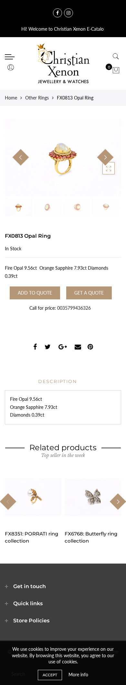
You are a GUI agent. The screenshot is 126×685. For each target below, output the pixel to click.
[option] (63, 157)
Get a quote (89, 293)
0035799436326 (74, 308)
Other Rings (37, 97)
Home (11, 97)
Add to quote (35, 293)
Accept (50, 674)
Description (57, 381)
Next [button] (105, 157)
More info (78, 674)
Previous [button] (20, 157)
